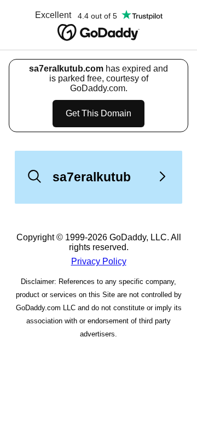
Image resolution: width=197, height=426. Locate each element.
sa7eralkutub (92, 177)
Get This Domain (98, 113)
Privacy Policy (98, 261)
